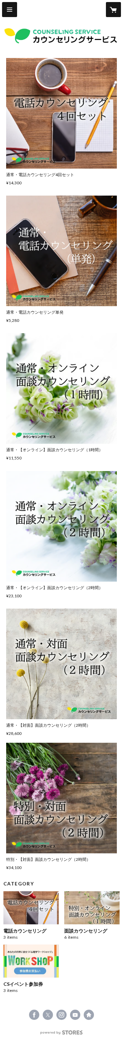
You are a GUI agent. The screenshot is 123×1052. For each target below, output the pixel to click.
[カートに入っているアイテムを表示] (113, 9)
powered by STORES (61, 1034)
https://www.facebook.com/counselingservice (34, 1015)
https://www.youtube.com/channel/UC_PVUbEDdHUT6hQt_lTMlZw (75, 1015)
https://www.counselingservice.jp (89, 1015)
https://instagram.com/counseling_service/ (61, 1015)
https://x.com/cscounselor (48, 1015)
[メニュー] (9, 9)
